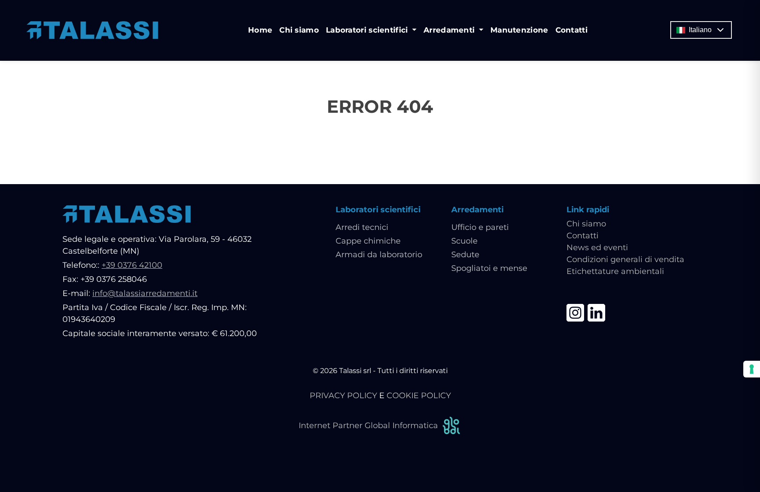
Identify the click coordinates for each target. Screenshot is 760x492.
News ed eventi (597, 247)
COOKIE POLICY (419, 395)
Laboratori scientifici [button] (368, 30)
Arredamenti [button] (450, 30)
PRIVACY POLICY (343, 395)
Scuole (464, 241)
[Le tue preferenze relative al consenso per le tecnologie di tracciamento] (751, 369)
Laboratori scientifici (378, 210)
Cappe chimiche (368, 241)
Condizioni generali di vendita (625, 259)
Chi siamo (299, 30)
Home (260, 30)
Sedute (465, 254)
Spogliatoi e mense (489, 268)
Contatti (571, 30)
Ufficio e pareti (480, 227)
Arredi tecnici (362, 227)
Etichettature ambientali (615, 271)
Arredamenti (477, 210)
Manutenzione (519, 30)
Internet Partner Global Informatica (368, 425)
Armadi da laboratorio (379, 254)
